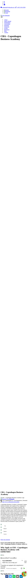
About (5, 19)
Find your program (5, 539)
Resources (6, 29)
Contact (6, 32)
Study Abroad (7, 21)
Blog (5, 31)
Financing (6, 26)
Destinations (7, 22)
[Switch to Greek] (6, 13)
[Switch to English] (6, 10)
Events (6, 28)
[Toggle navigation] (2, 17)
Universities (7, 24)
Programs (6, 25)
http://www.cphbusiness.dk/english (10, 502)
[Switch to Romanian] (7, 11)
